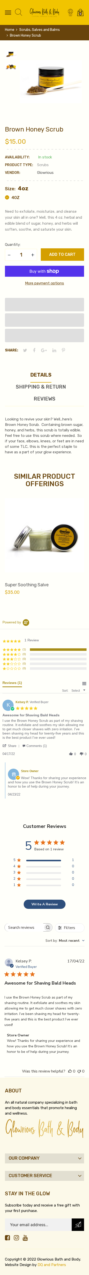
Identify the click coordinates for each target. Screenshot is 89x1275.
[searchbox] (24, 927)
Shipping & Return (41, 387)
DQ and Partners (52, 1265)
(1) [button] (24, 649)
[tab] (12, 684)
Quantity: (13, 244)
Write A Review (44, 904)
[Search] (18, 12)
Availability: (17, 157)
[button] (44, 304)
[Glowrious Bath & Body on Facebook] (7, 1238)
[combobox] (65, 940)
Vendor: (12, 173)
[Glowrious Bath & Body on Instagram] (16, 1238)
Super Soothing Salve (27, 584)
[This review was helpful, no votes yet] (70, 1071)
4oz (15, 197)
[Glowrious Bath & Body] (44, 12)
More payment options (44, 283)
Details (40, 375)
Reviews (44, 399)
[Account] (70, 12)
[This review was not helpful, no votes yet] (79, 1071)
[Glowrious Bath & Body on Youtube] (25, 1238)
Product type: (19, 165)
